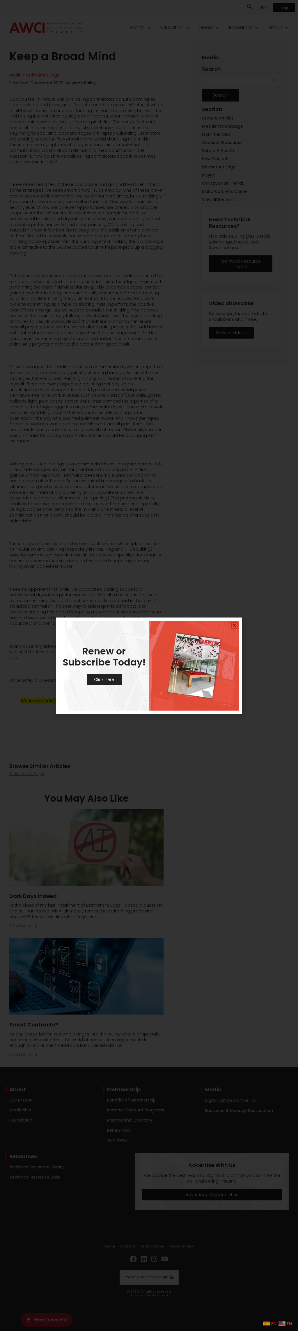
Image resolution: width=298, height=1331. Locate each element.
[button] (234, 625)
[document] (149, 665)
